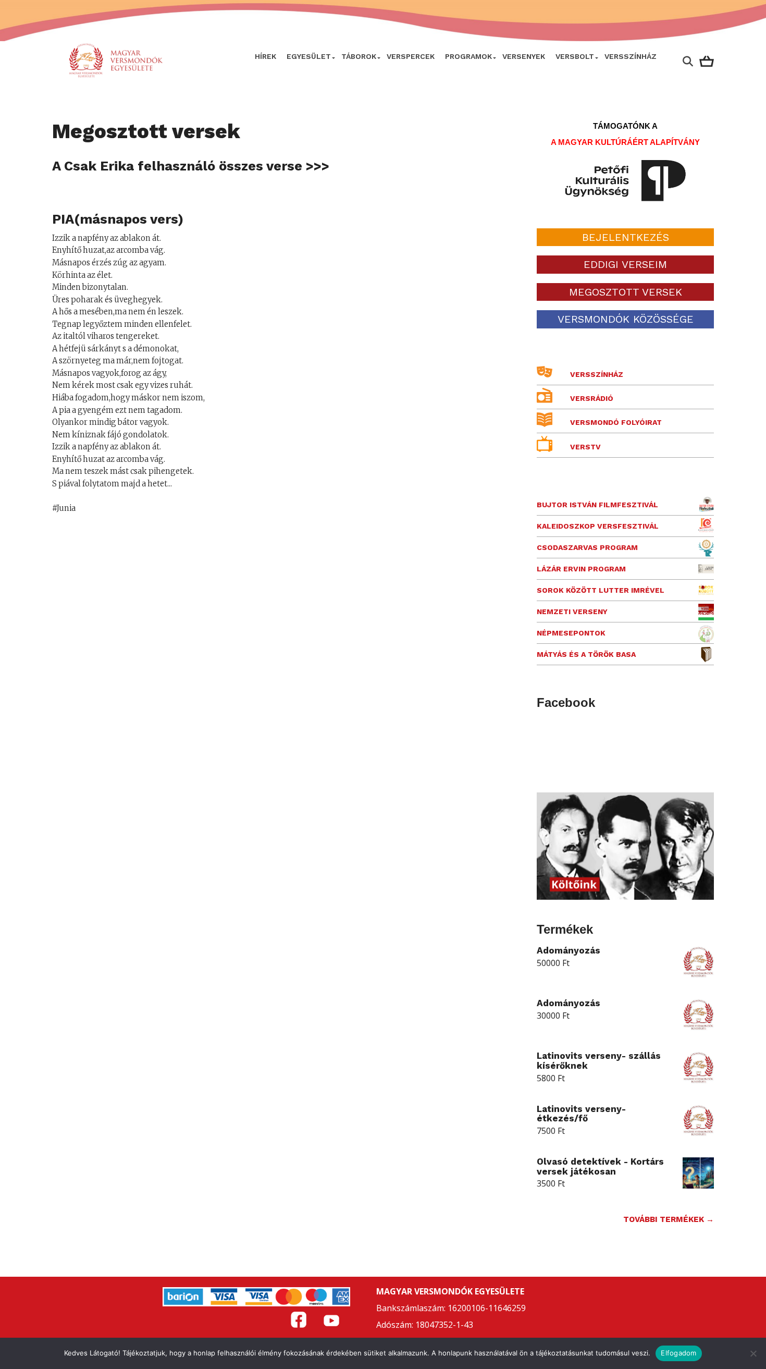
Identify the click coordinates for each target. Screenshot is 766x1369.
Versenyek (523, 56)
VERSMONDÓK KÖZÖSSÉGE (626, 319)
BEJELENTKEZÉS (625, 237)
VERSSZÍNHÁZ (630, 56)
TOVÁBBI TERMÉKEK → (668, 1219)
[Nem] (753, 1353)
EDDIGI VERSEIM (625, 264)
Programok (468, 56)
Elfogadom (678, 1353)
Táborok (358, 56)
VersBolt (574, 56)
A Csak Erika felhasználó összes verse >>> (190, 166)
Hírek (265, 56)
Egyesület (309, 56)
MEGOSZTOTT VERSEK (625, 292)
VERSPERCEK (411, 56)
